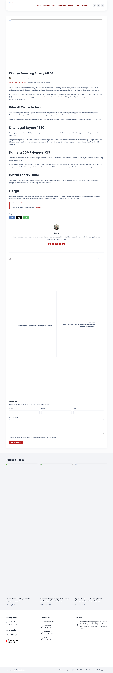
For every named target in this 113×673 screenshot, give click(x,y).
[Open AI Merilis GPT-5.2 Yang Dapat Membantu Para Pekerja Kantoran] (91, 529)
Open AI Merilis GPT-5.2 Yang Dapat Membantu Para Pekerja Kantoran (88, 600)
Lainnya (85, 5)
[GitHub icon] (56, 244)
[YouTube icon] (60, 244)
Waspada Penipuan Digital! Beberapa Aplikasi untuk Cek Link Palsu (54, 600)
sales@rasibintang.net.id (52, 634)
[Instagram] (98, 5)
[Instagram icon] (53, 244)
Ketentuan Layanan (65, 670)
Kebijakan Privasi (78, 670)
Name (11, 408)
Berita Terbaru (34, 78)
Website (76, 408)
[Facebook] (94, 5)
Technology (43, 78)
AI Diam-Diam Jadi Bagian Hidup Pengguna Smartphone (18, 600)
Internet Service (49, 5)
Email (43, 408)
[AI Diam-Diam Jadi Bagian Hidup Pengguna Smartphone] (22, 529)
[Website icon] (49, 244)
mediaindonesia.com (26, 203)
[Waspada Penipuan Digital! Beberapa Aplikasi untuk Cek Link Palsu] (56, 529)
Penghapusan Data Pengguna (96, 670)
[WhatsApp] (102, 5)
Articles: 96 (56, 248)
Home (39, 5)
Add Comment (14, 417)
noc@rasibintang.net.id (52, 640)
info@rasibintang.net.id (52, 628)
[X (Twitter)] (19, 217)
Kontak (71, 5)
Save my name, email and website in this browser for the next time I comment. (33, 437)
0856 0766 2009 (49, 622)
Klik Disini (38, 207)
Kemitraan (62, 5)
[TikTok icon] (63, 244)
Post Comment (16, 442)
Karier (78, 5)
